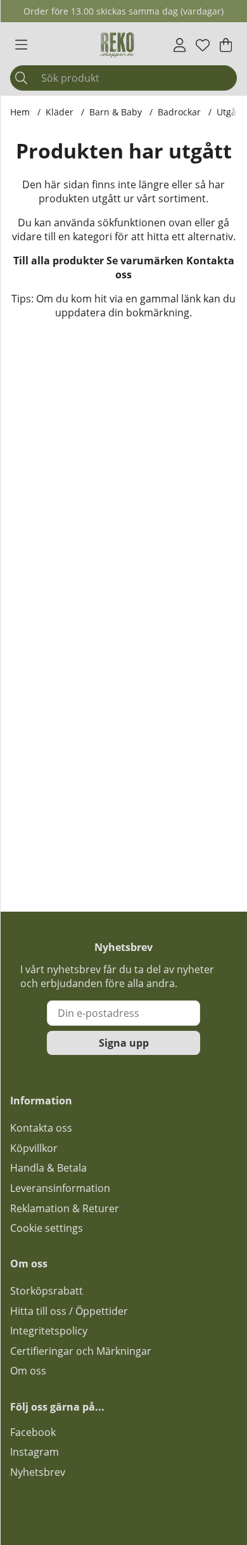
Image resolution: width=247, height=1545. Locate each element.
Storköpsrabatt (46, 1291)
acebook (35, 1432)
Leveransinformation (60, 1188)
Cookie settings (46, 1228)
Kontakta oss (41, 1128)
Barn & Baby (115, 112)
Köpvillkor (34, 1148)
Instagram (34, 1452)
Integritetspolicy (48, 1331)
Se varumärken (145, 261)
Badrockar (179, 112)
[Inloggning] (179, 45)
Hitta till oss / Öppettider (69, 1311)
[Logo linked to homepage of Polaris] (117, 45)
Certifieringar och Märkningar (80, 1351)
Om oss (28, 1371)
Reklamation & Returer (64, 1208)
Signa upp (124, 1043)
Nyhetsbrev (37, 1472)
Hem (20, 112)
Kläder (59, 112)
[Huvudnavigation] (21, 45)
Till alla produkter (58, 261)
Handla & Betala (48, 1168)
